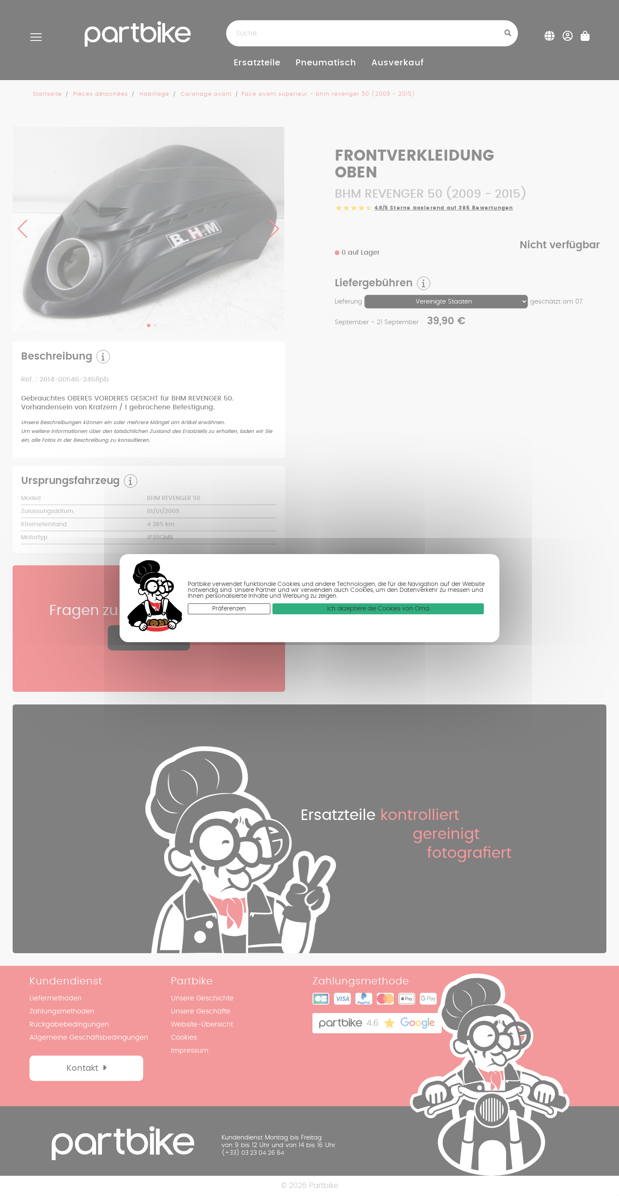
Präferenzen (229, 609)
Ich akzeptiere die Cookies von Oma (378, 609)
